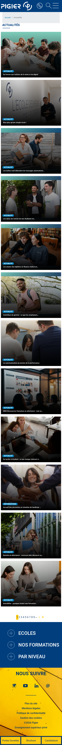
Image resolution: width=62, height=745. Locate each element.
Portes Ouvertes (10, 740)
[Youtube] (25, 686)
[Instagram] (14, 686)
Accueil (8, 18)
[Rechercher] (48, 6)
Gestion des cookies (31, 717)
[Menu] (56, 6)
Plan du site (31, 703)
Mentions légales (31, 708)
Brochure (31, 740)
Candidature (51, 740)
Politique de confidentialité (31, 713)
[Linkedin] (36, 686)
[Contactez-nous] (48, 686)
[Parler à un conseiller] (40, 6)
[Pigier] (17, 6)
